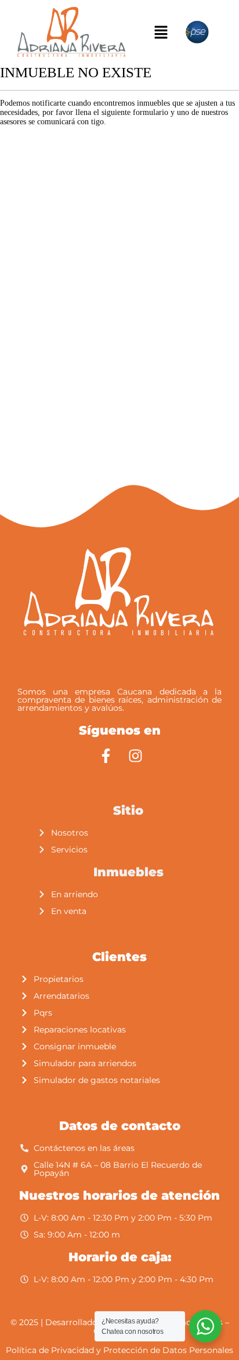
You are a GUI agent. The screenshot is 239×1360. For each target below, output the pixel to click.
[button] (160, 32)
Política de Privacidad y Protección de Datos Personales (119, 1350)
